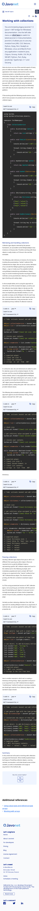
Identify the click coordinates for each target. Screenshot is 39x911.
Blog (4, 850)
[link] (10, 4)
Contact (6, 858)
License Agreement (10, 854)
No (20, 778)
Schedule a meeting (10, 879)
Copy (33, 107)
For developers (8, 842)
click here (16, 35)
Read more (9, 894)
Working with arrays (12, 811)
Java (13, 309)
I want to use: (7, 106)
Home (5, 835)
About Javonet (8, 839)
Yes (20, 781)
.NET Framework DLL (10, 109)
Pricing (5, 846)
